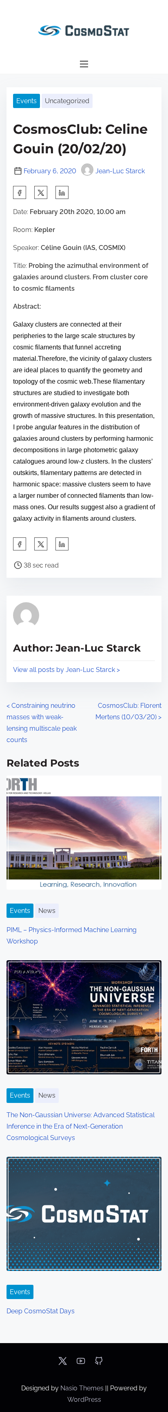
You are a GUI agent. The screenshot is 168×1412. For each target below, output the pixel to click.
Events (26, 101)
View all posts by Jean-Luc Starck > (66, 670)
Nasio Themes (82, 1388)
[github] (99, 1364)
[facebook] (19, 192)
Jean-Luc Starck (120, 171)
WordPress (84, 1399)
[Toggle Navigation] (84, 64)
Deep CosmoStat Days (41, 1311)
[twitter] (40, 192)
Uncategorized (67, 101)
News (46, 911)
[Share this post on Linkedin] (62, 192)
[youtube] (81, 1364)
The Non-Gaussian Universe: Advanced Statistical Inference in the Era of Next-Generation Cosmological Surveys (81, 1126)
